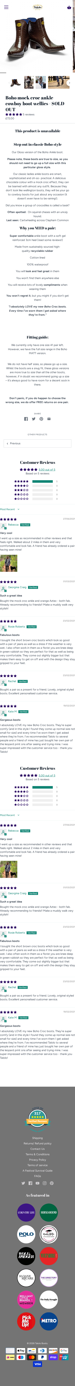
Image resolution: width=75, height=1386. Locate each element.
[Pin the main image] (41, 419)
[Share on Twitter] (33, 419)
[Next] (70, 83)
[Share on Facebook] (26, 419)
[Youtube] (37, 1183)
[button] (14, 114)
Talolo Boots (41, 1343)
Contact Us (37, 1149)
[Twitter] (23, 1183)
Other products (37, 434)
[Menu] (6, 8)
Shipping (37, 1138)
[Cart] (69, 7)
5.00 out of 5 (47, 469)
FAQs (37, 1176)
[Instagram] (44, 1183)
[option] (15, 83)
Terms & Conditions (38, 1154)
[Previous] (9, 83)
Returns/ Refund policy (38, 1143)
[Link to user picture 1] (8, 563)
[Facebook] (30, 1183)
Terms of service (37, 1165)
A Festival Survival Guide (37, 1170)
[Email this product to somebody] (49, 419)
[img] (8, 519)
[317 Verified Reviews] (37, 1134)
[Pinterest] (52, 1183)
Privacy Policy (37, 1159)
